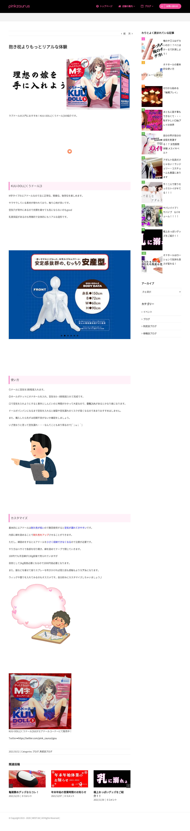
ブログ (36, 751)
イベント (147, 312)
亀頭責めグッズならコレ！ (24, 792)
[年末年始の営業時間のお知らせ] (69, 778)
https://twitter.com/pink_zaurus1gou (37, 738)
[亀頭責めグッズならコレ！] (27, 778)
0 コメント (27, 796)
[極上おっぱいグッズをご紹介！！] (112, 778)
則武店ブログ (46, 751)
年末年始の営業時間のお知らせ (68, 792)
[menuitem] (107, 6)
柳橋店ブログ (150, 333)
